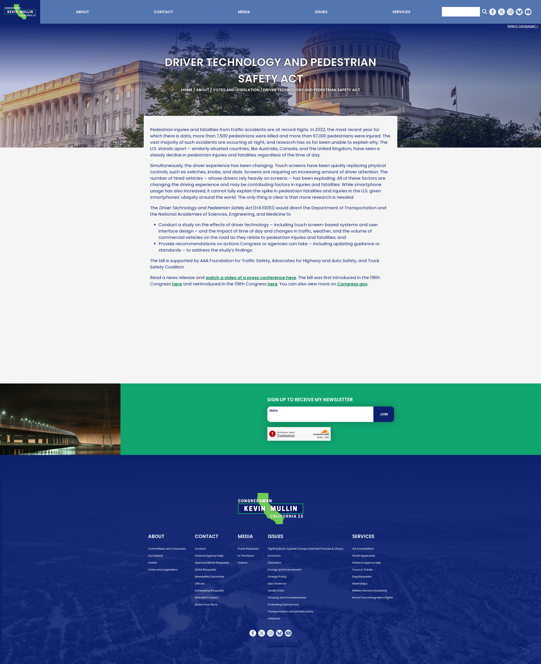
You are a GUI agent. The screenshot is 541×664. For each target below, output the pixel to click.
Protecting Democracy (283, 604)
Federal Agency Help (209, 556)
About (82, 11)
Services (401, 11)
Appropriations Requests (212, 563)
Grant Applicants (363, 556)
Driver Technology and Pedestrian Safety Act (311, 89)
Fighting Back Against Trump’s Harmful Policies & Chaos (305, 549)
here (177, 284)
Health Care (276, 591)
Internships (359, 584)
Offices (200, 584)
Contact (163, 11)
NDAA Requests (205, 570)
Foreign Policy (277, 577)
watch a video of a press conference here (251, 278)
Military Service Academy (369, 591)
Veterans (274, 618)
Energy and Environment (284, 570)
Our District (155, 556)
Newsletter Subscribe (209, 577)
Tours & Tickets (362, 570)
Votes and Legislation (236, 89)
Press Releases (248, 549)
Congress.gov (352, 284)
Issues (321, 11)
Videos (242, 563)
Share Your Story (206, 604)
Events (152, 563)
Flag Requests (362, 577)
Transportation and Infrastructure (290, 611)
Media (244, 11)
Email (273, 410)
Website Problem (207, 598)
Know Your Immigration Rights (372, 598)
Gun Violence (277, 584)
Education (274, 563)
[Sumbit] (484, 11)
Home (187, 89)
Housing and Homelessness (287, 598)
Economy (274, 556)
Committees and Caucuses (167, 549)
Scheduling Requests (209, 591)
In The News (246, 556)
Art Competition (363, 549)
